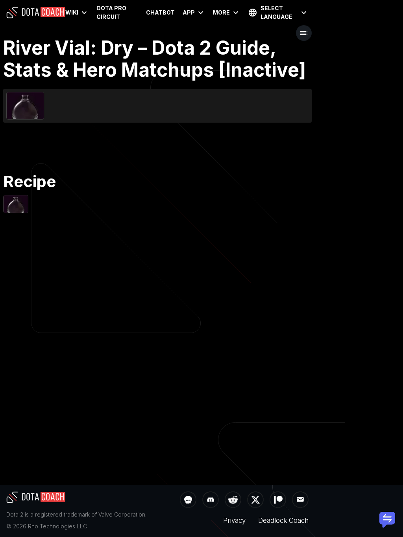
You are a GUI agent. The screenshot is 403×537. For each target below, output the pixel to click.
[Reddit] (233, 500)
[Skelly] (188, 500)
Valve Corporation (121, 514)
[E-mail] (300, 500)
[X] (255, 500)
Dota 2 (14, 514)
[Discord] (210, 500)
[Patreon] (278, 500)
